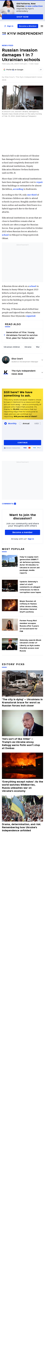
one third (31, 195)
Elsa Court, (10, 77)
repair (39, 182)
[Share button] (40, 69)
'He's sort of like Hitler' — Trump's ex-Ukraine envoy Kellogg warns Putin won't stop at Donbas (21, 743)
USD (36, 423)
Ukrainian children (12, 347)
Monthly (12, 423)
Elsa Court (17, 358)
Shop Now (22, 17)
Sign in (31, 539)
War (38, 347)
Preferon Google (14, 70)
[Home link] (22, 33)
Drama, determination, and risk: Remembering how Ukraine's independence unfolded (21, 827)
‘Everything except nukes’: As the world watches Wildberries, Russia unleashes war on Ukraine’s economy (22, 786)
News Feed (7, 45)
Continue (22, 443)
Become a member (22, 532)
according (18, 189)
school (5, 235)
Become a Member (28, 26)
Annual (26, 423)
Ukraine (27, 347)
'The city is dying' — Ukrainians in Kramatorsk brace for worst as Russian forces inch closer (22, 702)
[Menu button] (42, 26)
